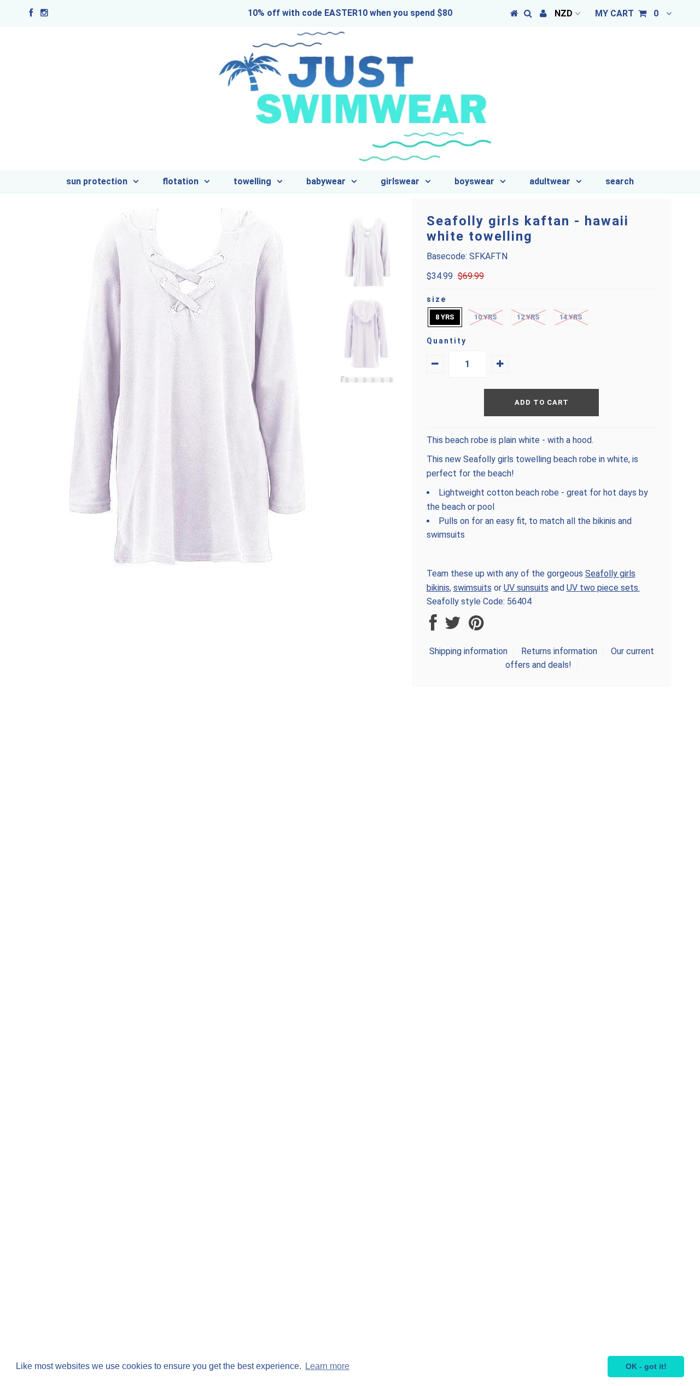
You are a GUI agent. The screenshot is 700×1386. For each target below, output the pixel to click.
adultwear (549, 181)
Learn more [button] (327, 1366)
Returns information (559, 651)
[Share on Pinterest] (476, 626)
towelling (252, 181)
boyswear (474, 181)
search (619, 181)
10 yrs (485, 317)
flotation (180, 181)
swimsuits (472, 588)
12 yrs (528, 317)
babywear (326, 181)
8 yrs (444, 317)
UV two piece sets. (603, 588)
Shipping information (468, 651)
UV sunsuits (526, 588)
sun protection (96, 181)
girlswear (400, 181)
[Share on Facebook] (433, 626)
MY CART (626, 13)
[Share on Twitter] (453, 626)
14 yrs (570, 317)
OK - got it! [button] (646, 1366)
